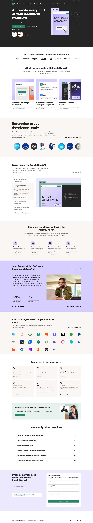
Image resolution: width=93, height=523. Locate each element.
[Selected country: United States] (49, 485)
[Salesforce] (13, 334)
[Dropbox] (79, 342)
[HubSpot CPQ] (22, 334)
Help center (79, 0)
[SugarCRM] (46, 349)
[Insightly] (13, 349)
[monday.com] (38, 334)
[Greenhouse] (38, 342)
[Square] (63, 334)
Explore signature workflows (20, 197)
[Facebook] (73, 520)
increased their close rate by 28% (26, 494)
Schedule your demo (63, 501)
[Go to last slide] (10, 91)
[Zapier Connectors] (46, 334)
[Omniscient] (22, 349)
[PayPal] (79, 334)
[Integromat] (30, 349)
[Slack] (46, 342)
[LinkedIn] (70, 520)
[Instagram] (78, 520)
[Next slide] (83, 91)
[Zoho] (13, 342)
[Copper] (63, 342)
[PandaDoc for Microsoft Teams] (54, 342)
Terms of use (34, 520)
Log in (74, 0)
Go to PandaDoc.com (17, 0)
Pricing (41, 3)
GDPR (37, 520)
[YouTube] (80, 520)
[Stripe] (54, 334)
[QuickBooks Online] (71, 334)
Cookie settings (41, 520)
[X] (75, 520)
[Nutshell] (38, 349)
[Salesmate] (54, 349)
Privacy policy (29, 520)
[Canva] (71, 342)
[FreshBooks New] (30, 342)
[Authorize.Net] (22, 342)
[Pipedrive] (30, 334)
